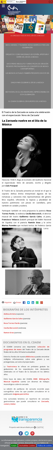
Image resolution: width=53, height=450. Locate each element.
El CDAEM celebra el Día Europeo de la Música (27, 101)
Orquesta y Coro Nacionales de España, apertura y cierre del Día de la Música (27, 55)
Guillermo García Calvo (13, 318)
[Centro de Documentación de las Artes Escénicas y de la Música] (14, 10)
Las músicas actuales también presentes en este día (27, 73)
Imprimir (8, 302)
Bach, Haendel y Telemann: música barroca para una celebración (27, 46)
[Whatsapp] (37, 302)
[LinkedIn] (33, 302)
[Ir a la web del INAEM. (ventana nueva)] (26, 1)
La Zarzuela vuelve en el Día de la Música (27, 35)
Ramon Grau (9, 332)
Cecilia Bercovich (11, 328)
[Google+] (41, 302)
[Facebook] (24, 302)
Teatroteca (12, 366)
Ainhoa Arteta (10, 314)
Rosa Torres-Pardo (12, 323)
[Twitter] (28, 302)
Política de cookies (45, 445)
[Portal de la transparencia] (26, 419)
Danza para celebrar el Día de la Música (27, 82)
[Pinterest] (32, 433)
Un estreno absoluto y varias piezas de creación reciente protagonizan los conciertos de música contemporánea (27, 66)
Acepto (14, 445)
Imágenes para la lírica (21, 394)
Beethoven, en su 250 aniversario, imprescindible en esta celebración (27, 93)
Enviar (18, 302)
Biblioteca (30, 356)
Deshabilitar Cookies (27, 445)
